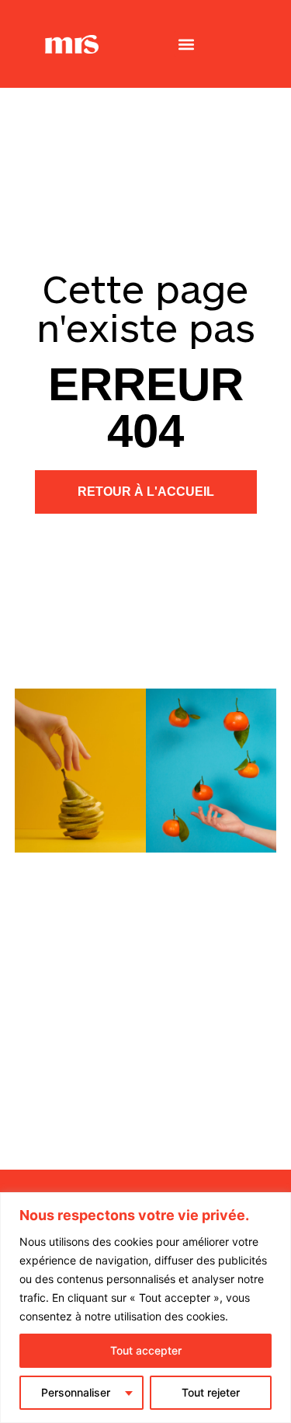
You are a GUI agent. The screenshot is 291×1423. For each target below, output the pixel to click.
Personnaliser (75, 1392)
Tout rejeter (211, 1392)
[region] (145, 1307)
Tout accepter (146, 1350)
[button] (186, 44)
